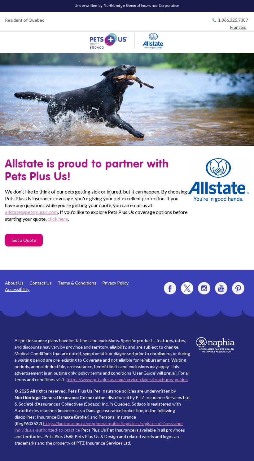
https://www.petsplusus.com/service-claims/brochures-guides (127, 379)
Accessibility (17, 289)
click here (57, 219)
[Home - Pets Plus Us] (108, 41)
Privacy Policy (115, 282)
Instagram (204, 288)
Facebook (170, 288)
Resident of (24, 20)
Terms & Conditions (77, 282)
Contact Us (40, 282)
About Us (14, 282)
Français (238, 27)
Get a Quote (23, 240)
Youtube (221, 288)
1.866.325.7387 (233, 20)
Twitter (187, 288)
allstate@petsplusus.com (31, 212)
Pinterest (238, 288)
